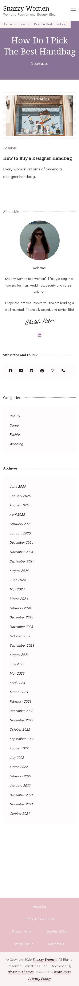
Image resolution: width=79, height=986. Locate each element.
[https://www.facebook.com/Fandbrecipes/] (10, 371)
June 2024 (17, 579)
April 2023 (17, 682)
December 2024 (21, 542)
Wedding (16, 444)
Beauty (14, 416)
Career (14, 425)
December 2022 (21, 710)
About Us (39, 906)
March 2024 (18, 598)
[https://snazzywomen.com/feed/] (63, 371)
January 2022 (19, 785)
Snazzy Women (26, 8)
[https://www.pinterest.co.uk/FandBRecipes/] (42, 371)
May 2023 (16, 673)
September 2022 (21, 738)
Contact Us (56, 944)
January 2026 (20, 496)
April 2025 (17, 514)
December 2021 (21, 795)
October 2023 (19, 636)
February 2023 (20, 701)
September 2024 (21, 561)
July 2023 (16, 664)
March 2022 (18, 766)
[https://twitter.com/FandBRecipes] (31, 371)
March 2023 (18, 692)
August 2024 (19, 570)
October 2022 (19, 729)
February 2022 (20, 776)
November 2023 (21, 626)
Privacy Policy (22, 931)
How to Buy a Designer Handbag (37, 158)
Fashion (10, 147)
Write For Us (24, 944)
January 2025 (20, 533)
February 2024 (20, 608)
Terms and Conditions (39, 919)
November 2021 (21, 804)
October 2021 (19, 813)
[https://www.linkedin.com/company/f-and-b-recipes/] (21, 371)
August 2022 (18, 748)
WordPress (62, 972)
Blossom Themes (20, 972)
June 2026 (17, 486)
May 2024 (16, 589)
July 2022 (16, 757)
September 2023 (21, 645)
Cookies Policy (56, 931)
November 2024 (21, 551)
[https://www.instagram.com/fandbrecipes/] (52, 371)
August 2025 (19, 505)
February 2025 (20, 524)
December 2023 (21, 617)
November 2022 (21, 720)
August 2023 (18, 654)
